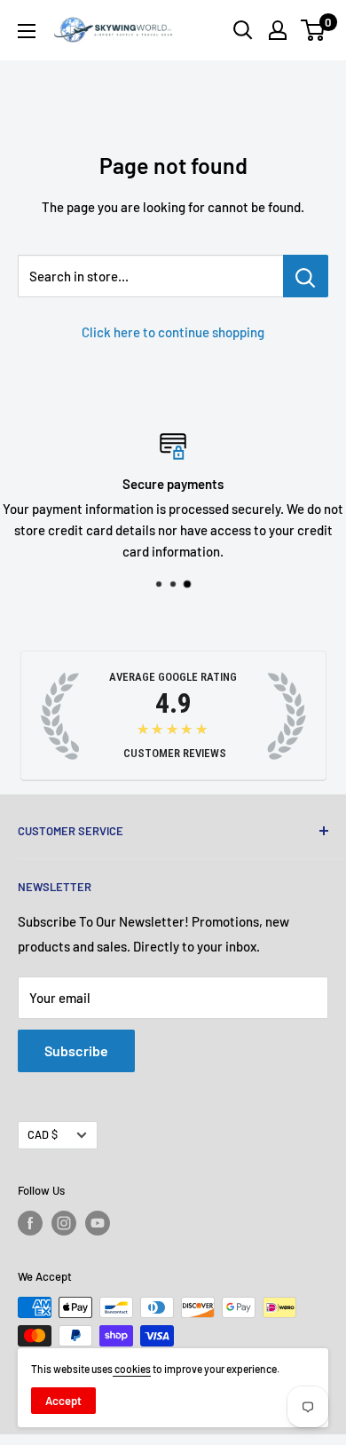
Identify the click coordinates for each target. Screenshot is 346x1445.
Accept (63, 1401)
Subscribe (76, 1050)
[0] (314, 30)
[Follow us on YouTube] (97, 1223)
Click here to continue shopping (173, 332)
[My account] (278, 30)
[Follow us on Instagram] (63, 1223)
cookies (132, 1368)
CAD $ (43, 1134)
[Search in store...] (305, 276)
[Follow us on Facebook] (30, 1223)
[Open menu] (26, 31)
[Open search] (243, 30)
